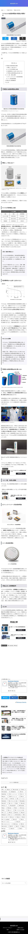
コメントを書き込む (14, 782)
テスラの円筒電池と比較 (12, 69)
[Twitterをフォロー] (11, 691)
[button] (25, 883)
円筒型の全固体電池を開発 (12, 65)
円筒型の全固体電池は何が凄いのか (15, 73)
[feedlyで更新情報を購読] (13, 691)
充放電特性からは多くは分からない (15, 71)
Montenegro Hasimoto (13, 681)
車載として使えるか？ (12, 67)
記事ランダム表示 (20, 929)
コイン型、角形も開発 (11, 75)
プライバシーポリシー (7, 927)
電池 (16, 645)
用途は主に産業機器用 (11, 80)
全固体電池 (5, 645)
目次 (12, 63)
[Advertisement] (14, 662)
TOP (7, 929)
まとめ (7, 82)
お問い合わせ (20, 927)
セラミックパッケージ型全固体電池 (15, 76)
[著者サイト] (9, 691)
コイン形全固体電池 (11, 78)
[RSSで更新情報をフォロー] (14, 691)
